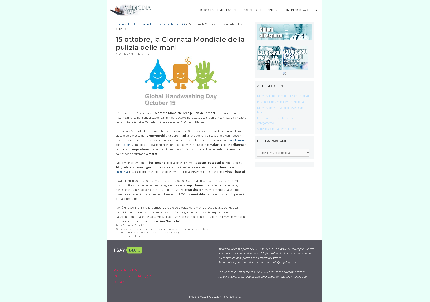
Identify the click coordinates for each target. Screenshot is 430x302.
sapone (127, 145)
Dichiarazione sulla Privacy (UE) (133, 276)
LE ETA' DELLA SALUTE (141, 24)
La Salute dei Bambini (171, 24)
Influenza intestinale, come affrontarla (280, 102)
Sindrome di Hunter (131, 236)
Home (120, 24)
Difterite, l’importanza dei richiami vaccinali (283, 96)
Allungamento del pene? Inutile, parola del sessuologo (150, 232)
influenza (122, 172)
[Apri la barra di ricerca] (316, 10)
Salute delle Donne (258, 10)
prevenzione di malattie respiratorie (188, 229)
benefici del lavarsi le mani (134, 229)
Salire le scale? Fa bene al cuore (277, 129)
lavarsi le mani (235, 140)
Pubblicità (120, 282)
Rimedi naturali (296, 10)
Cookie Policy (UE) (125, 270)
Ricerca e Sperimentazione (218, 10)
